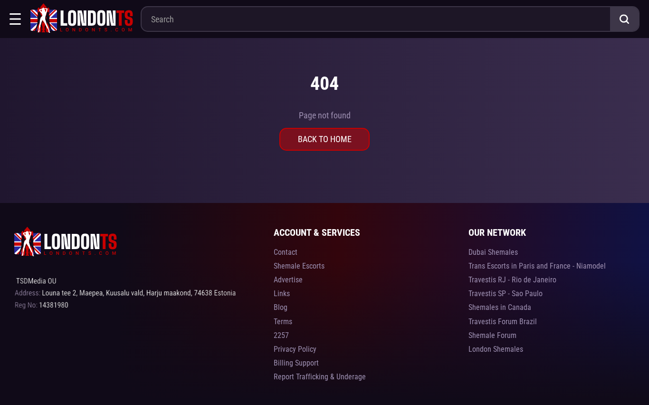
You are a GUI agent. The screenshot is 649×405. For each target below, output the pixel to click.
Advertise (288, 279)
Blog (280, 307)
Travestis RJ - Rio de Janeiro (512, 279)
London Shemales (495, 349)
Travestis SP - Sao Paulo (505, 293)
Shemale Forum (492, 335)
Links (282, 293)
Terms (283, 321)
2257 (281, 335)
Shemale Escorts (299, 265)
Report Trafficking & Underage (320, 376)
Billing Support (296, 362)
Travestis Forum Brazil (502, 321)
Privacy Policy (295, 349)
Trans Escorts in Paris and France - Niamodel (537, 265)
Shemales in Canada (499, 307)
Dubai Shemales (493, 252)
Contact (285, 252)
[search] (624, 19)
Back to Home (325, 139)
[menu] (15, 19)
